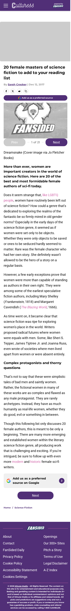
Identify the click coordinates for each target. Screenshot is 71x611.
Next (56, 142)
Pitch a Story (53, 550)
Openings (50, 536)
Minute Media (21, 586)
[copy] (25, 91)
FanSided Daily (13, 550)
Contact (8, 543)
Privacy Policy (13, 557)
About (7, 536)
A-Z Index (50, 570)
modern (18, 462)
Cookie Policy (12, 563)
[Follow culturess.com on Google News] (61, 480)
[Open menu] (6, 5)
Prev (14, 142)
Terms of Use (53, 557)
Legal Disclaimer (56, 563)
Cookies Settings (15, 577)
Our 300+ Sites (54, 543)
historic (35, 462)
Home (7, 507)
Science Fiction (23, 507)
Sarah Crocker (17, 84)
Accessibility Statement (20, 570)
